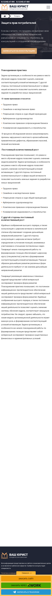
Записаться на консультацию (19, 51)
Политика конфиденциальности (13, 573)
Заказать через (18, 585)
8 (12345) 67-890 (8, 2)
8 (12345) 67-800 (23, 2)
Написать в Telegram (28, 592)
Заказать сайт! (26, 579)
